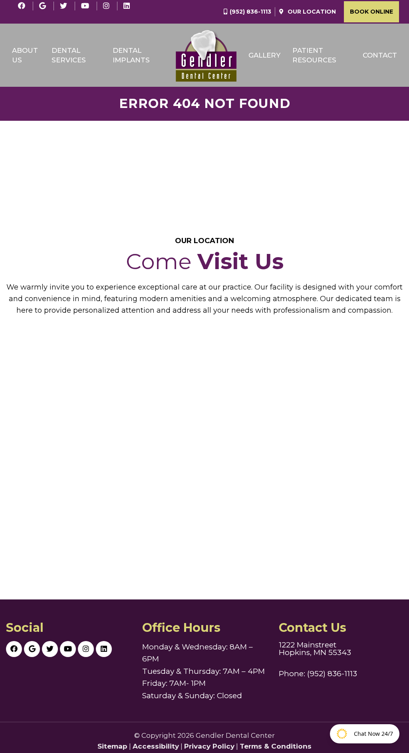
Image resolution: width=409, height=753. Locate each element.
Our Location (311, 11)
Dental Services (69, 55)
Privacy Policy (209, 746)
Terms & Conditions (276, 746)
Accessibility (156, 746)
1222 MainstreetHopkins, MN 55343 (315, 648)
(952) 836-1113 (250, 11)
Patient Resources (314, 55)
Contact (380, 55)
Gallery (264, 55)
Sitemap (112, 746)
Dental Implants (131, 55)
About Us (25, 55)
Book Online (371, 11)
